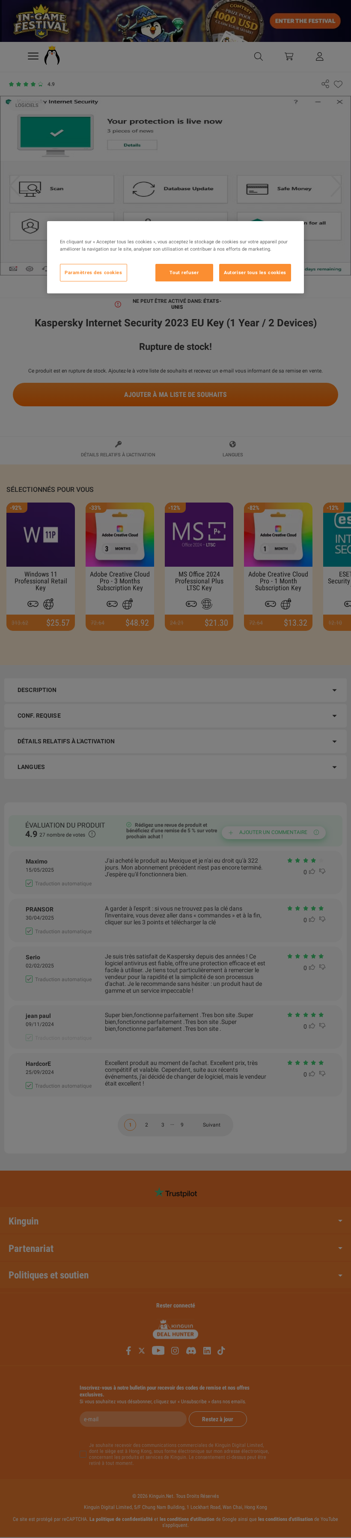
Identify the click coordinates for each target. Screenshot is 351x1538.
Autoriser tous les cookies (255, 272)
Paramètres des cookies (93, 272)
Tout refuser (184, 272)
